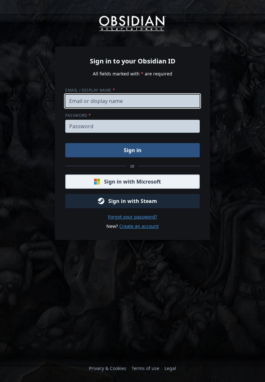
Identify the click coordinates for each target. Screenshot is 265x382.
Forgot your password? (132, 217)
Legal (170, 368)
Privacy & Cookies (107, 368)
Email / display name (90, 90)
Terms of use (145, 368)
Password (78, 115)
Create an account (139, 226)
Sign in (133, 150)
